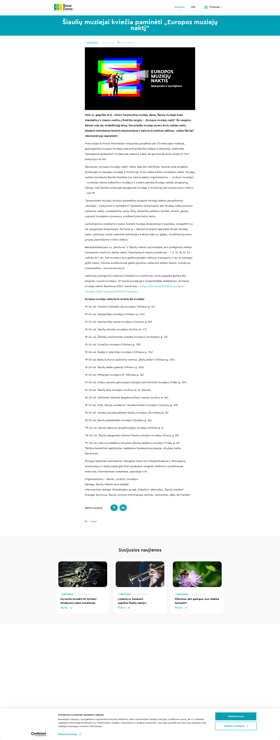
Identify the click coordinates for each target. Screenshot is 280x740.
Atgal (93, 521)
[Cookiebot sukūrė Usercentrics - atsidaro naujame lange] (38, 734)
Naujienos (180, 7)
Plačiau (64, 608)
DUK (193, 7)
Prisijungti (214, 7)
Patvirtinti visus (236, 716)
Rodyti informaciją (67, 734)
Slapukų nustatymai (234, 726)
